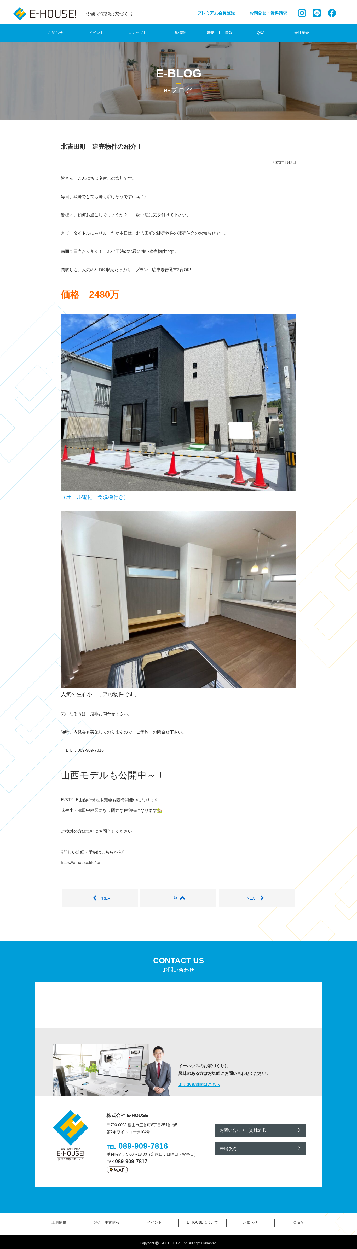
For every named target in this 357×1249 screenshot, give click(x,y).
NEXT (252, 898)
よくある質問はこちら (199, 1084)
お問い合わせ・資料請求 (243, 1130)
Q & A (298, 1222)
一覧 (173, 898)
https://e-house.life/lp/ (80, 862)
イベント (96, 33)
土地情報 (178, 33)
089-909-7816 (143, 1146)
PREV (105, 898)
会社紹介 (301, 33)
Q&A (260, 33)
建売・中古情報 (219, 33)
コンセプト (137, 33)
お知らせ (55, 33)
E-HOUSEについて (202, 1222)
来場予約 (228, 1148)
